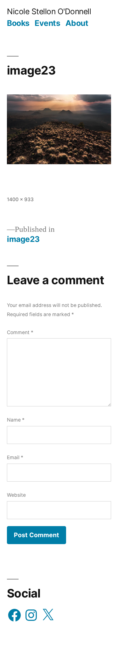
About (76, 23)
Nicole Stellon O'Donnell (49, 11)
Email (15, 457)
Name (16, 420)
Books (18, 23)
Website (16, 495)
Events (47, 23)
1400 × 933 (20, 199)
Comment (20, 332)
